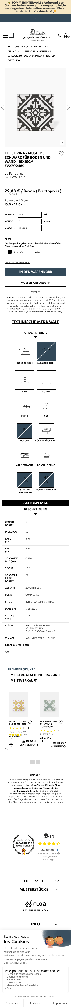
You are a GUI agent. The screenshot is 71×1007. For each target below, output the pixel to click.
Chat (15, 802)
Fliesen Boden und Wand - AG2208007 (48, 724)
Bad (27, 638)
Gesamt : (10, 228)
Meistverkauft (24, 680)
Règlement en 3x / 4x (35, 910)
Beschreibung (35, 509)
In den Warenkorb (35, 272)
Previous (32, 762)
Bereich (9, 215)
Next (38, 762)
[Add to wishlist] (61, 154)
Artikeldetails (35, 503)
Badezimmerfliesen (17, 645)
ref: (7, 177)
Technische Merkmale (17, 263)
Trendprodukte (21, 669)
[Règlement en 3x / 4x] (35, 904)
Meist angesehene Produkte (36, 675)
